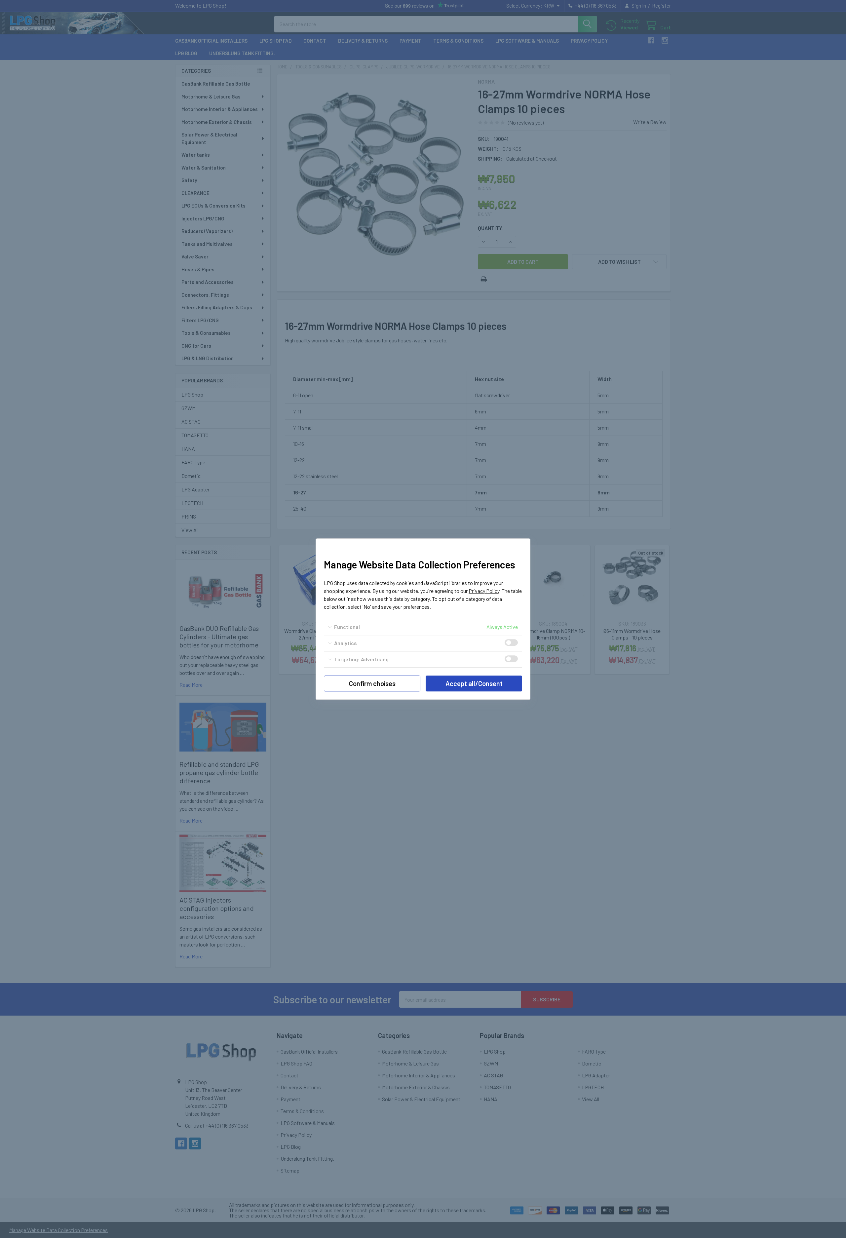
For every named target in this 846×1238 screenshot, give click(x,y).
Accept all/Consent (474, 683)
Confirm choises (372, 683)
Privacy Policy (484, 591)
